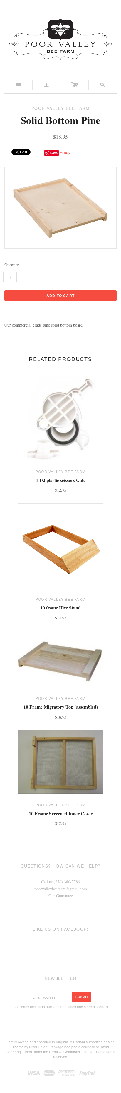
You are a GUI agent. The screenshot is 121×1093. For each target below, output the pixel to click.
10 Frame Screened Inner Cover (61, 813)
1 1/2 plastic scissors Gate (60, 480)
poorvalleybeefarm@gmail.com (60, 889)
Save (54, 153)
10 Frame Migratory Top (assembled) (60, 706)
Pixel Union (38, 1046)
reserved (60, 1056)
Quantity (11, 264)
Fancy (64, 152)
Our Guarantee (60, 895)
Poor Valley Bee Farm (60, 471)
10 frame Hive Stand (60, 607)
